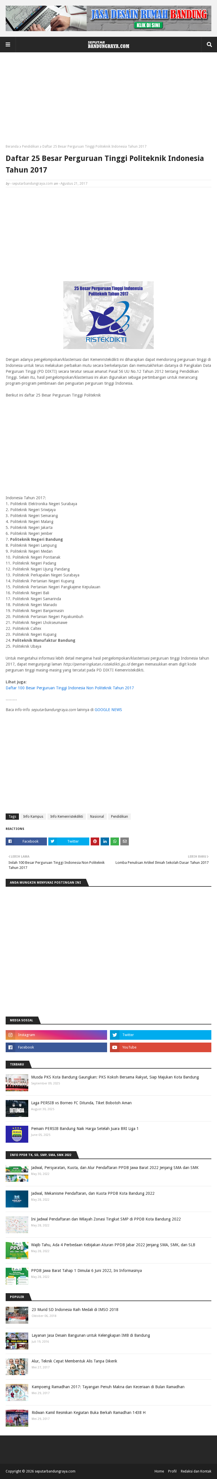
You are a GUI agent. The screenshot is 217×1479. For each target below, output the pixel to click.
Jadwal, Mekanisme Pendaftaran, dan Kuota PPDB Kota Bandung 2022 (93, 1193)
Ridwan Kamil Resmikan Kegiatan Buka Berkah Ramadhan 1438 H (89, 1412)
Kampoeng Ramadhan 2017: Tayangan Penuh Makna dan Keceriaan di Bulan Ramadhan (108, 1387)
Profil (172, 1471)
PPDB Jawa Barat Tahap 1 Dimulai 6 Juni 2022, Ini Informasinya (86, 1270)
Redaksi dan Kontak (196, 1471)
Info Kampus (33, 817)
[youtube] (160, 1047)
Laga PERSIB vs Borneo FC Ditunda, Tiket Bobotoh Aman (81, 1103)
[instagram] (56, 1035)
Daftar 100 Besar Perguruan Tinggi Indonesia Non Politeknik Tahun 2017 (70, 688)
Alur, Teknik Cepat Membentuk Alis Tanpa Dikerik (74, 1361)
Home (159, 1471)
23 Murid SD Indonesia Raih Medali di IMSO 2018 (75, 1309)
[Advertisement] (108, 100)
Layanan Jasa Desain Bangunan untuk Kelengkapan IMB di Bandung (91, 1335)
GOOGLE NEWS (108, 709)
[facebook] (56, 1047)
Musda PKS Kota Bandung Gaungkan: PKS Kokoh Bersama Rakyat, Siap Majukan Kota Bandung (115, 1077)
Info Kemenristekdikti (66, 817)
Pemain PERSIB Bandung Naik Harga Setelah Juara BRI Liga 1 (85, 1128)
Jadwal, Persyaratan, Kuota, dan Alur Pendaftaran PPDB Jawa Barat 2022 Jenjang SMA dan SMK (115, 1167)
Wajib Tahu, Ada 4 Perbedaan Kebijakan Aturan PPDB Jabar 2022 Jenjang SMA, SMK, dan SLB (113, 1245)
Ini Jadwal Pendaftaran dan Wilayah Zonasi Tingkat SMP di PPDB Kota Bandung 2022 (106, 1219)
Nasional (97, 817)
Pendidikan (30, 146)
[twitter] (160, 1035)
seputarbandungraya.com (32, 184)
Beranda (12, 146)
